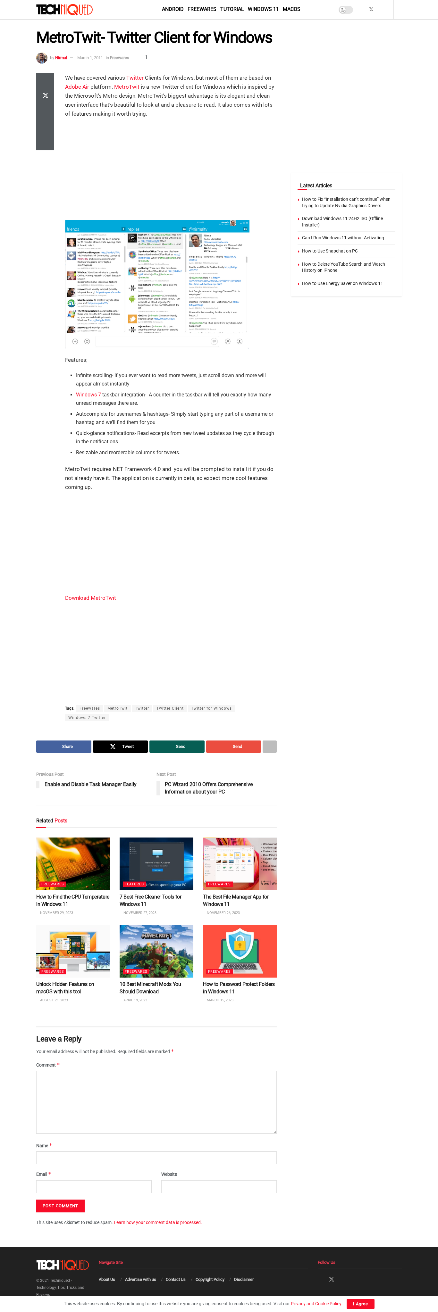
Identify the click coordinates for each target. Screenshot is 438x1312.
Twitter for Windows (211, 708)
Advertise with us (140, 1279)
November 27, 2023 (139, 913)
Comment (48, 1065)
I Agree (360, 1303)
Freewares (202, 9)
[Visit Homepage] (75, 9)
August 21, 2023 (53, 1000)
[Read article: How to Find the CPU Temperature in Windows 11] (73, 864)
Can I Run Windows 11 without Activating (343, 237)
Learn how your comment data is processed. (158, 1222)
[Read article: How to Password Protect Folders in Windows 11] (240, 951)
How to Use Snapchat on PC (330, 250)
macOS (291, 9)
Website (169, 1174)
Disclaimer (244, 1279)
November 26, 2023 (223, 913)
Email (43, 1174)
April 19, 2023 (134, 1000)
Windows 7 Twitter (87, 717)
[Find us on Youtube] (388, 9)
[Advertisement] (171, 170)
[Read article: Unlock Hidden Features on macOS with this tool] (73, 951)
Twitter (135, 78)
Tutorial (232, 9)
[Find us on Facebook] (363, 9)
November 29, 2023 (56, 913)
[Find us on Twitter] (371, 9)
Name (44, 1145)
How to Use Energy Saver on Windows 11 (342, 283)
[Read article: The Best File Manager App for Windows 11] (240, 864)
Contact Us (176, 1279)
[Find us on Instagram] (380, 9)
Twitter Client (170, 708)
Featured (134, 884)
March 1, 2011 (90, 57)
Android (173, 9)
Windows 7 (88, 395)
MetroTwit (126, 87)
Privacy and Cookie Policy (316, 1303)
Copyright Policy (210, 1279)
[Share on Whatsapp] (45, 112)
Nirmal (61, 57)
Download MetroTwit (90, 598)
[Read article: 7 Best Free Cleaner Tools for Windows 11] (156, 864)
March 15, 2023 (219, 1000)
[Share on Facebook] (45, 81)
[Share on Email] (45, 127)
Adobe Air (77, 87)
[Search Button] (400, 9)
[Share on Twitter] (45, 96)
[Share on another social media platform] (45, 142)
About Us (107, 1279)
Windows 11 (263, 9)
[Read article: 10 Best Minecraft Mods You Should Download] (156, 951)
